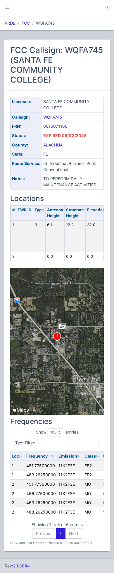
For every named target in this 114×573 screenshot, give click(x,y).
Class (90, 455)
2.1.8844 (21, 565)
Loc (15, 455)
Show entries (57, 431)
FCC (26, 23)
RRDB (10, 23)
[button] (106, 8)
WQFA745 (52, 117)
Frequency (37, 455)
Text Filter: (25, 442)
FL (45, 153)
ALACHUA (53, 144)
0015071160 (55, 126)
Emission (67, 455)
